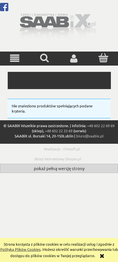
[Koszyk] (103, 58)
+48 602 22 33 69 (58, 130)
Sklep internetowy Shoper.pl (57, 158)
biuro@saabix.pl (90, 135)
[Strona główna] (58, 23)
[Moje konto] (73, 58)
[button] (15, 58)
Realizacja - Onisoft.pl (62, 148)
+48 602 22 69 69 (101, 125)
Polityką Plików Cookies (20, 249)
